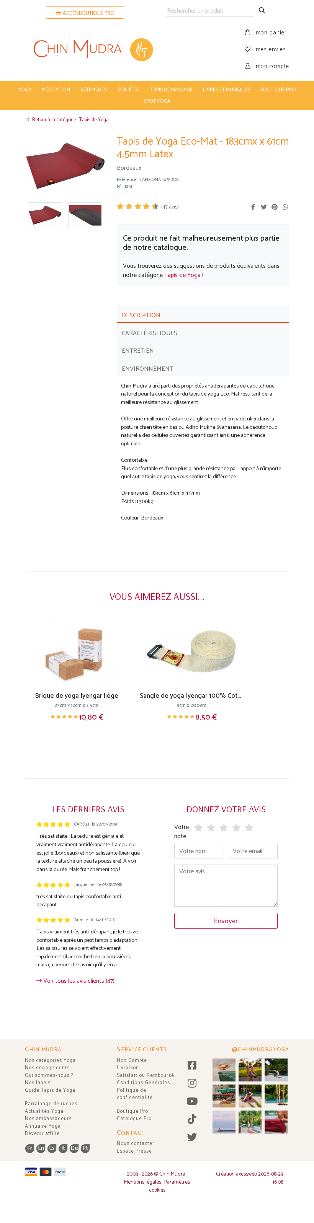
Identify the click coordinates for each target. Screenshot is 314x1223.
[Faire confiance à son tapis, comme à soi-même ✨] (276, 1070)
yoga (24, 90)
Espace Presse (134, 1151)
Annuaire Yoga (43, 1126)
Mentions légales (142, 1182)
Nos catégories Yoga (50, 1061)
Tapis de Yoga (182, 275)
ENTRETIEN (138, 351)
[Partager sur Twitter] (264, 207)
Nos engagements (47, 1068)
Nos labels (38, 1083)
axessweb (246, 1174)
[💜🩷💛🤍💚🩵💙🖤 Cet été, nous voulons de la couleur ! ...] (276, 1096)
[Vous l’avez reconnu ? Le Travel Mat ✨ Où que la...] (250, 1122)
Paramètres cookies (169, 1186)
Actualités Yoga (44, 1111)
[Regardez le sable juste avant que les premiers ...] (224, 1122)
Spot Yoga (157, 101)
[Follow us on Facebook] (192, 1066)
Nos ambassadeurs (48, 1119)
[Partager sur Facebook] (253, 207)
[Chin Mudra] (91, 49)
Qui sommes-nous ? (49, 1076)
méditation (56, 90)
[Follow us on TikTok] (192, 1119)
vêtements (93, 90)
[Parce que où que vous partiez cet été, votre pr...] (276, 1122)
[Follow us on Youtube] (192, 1101)
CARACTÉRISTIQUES (149, 333)
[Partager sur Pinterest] (274, 207)
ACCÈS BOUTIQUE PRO (88, 13)
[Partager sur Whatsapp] (285, 207)
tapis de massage (171, 90)
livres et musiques (226, 90)
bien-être (129, 90)
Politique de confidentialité (135, 1094)
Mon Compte (132, 1061)
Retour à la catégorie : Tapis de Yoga (70, 120)
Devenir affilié (42, 1134)
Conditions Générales (143, 1083)
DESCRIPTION (141, 315)
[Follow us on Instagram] (192, 1083)
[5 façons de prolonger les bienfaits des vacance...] (224, 1070)
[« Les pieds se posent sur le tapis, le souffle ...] (250, 1096)
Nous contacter (135, 1144)
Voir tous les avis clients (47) (78, 981)
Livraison (128, 1068)
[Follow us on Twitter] (192, 1137)
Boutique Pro (132, 1111)
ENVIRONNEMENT (147, 369)
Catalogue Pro (134, 1119)
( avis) (170, 207)
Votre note (181, 832)
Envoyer (226, 921)
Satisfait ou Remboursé (145, 1076)
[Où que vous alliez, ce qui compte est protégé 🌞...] (250, 1070)
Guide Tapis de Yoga (50, 1090)
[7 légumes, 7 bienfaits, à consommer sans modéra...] (224, 1096)
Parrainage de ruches (51, 1104)
